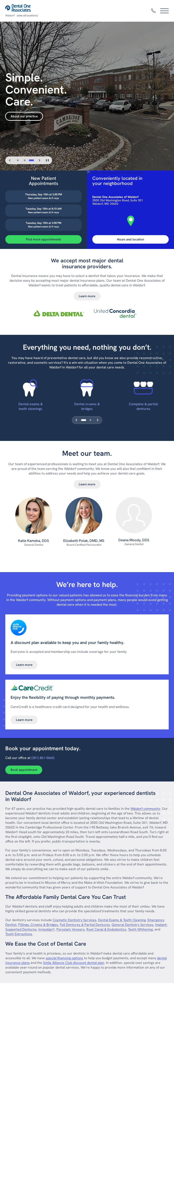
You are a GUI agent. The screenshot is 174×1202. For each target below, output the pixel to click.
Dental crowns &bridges (87, 406)
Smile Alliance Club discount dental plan (73, 962)
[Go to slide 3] (31, 160)
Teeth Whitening (140, 929)
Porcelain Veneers (70, 929)
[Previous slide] (10, 160)
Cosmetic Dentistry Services (74, 920)
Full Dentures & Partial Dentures (85, 924)
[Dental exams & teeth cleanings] (30, 388)
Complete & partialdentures (143, 406)
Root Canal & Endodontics (106, 929)
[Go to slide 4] (90, 420)
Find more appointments (43, 239)
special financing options (64, 958)
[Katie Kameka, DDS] (34, 517)
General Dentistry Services (132, 924)
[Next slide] (39, 160)
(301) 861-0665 (42, 758)
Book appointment (24, 770)
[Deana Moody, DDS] (134, 517)
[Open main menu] (164, 11)
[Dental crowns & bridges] (87, 388)
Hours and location (130, 239)
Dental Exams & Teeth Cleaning (122, 920)
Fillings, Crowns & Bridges (38, 924)
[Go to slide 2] (24, 160)
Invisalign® (46, 929)
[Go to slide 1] (17, 160)
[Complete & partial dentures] (143, 388)
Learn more (87, 296)
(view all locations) (27, 15)
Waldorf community (145, 808)
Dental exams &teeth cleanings (30, 406)
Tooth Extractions (18, 934)
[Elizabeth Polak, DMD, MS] (84, 517)
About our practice (24, 116)
